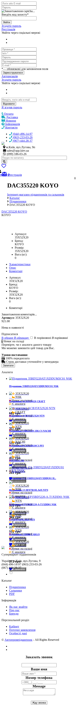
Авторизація (10, 76)
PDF (12, 593)
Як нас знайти (18, 606)
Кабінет (14, 626)
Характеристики (19, 264)
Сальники (15, 590)
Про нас (14, 610)
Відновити (9, 103)
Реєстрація (8, 29)
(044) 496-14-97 (22, 134)
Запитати (8, 365)
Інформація (12, 124)
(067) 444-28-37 (22, 140)
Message (39, 686)
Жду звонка (39, 702)
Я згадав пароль (12, 107)
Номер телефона (39, 678)
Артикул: (21, 234)
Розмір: (19, 247)
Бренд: (19, 240)
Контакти (11, 127)
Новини (10, 120)
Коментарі (15, 271)
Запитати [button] (19, 421)
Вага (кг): (21, 254)
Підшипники (17, 587)
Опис (12, 267)
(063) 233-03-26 (22, 137)
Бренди (14, 613)
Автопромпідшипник (18, 639)
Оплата (8, 113)
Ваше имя (39, 669)
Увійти (6, 22)
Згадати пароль (11, 25)
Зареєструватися (13, 72)
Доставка (11, 117)
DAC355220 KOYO (14, 211)
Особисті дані (18, 633)
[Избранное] (4, 166)
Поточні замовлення (22, 630)
